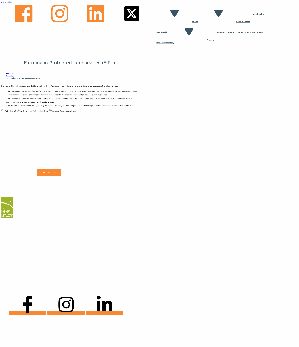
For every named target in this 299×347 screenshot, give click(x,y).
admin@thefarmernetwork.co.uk (14, 230)
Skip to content (6, 2)
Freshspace (10, 326)
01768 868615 (7, 234)
